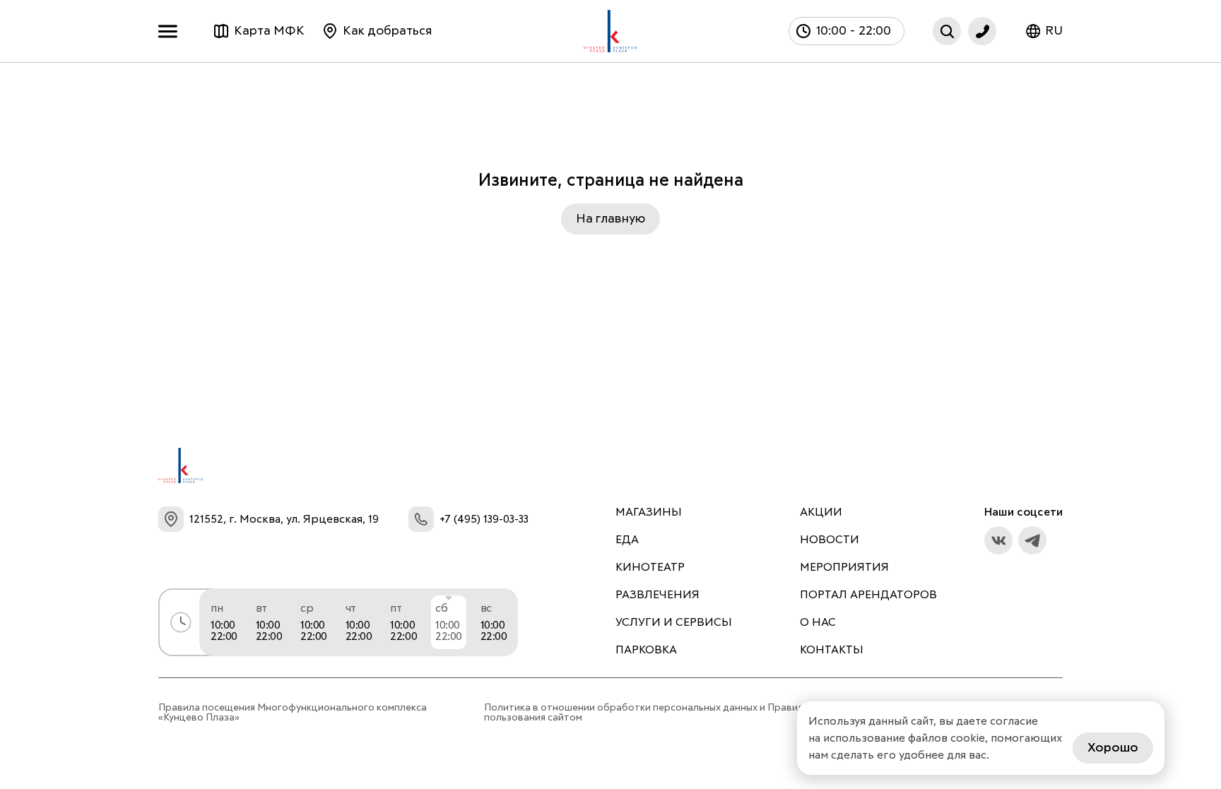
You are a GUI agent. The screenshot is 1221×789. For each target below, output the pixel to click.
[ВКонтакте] (998, 540)
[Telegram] (1032, 540)
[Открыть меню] (171, 31)
